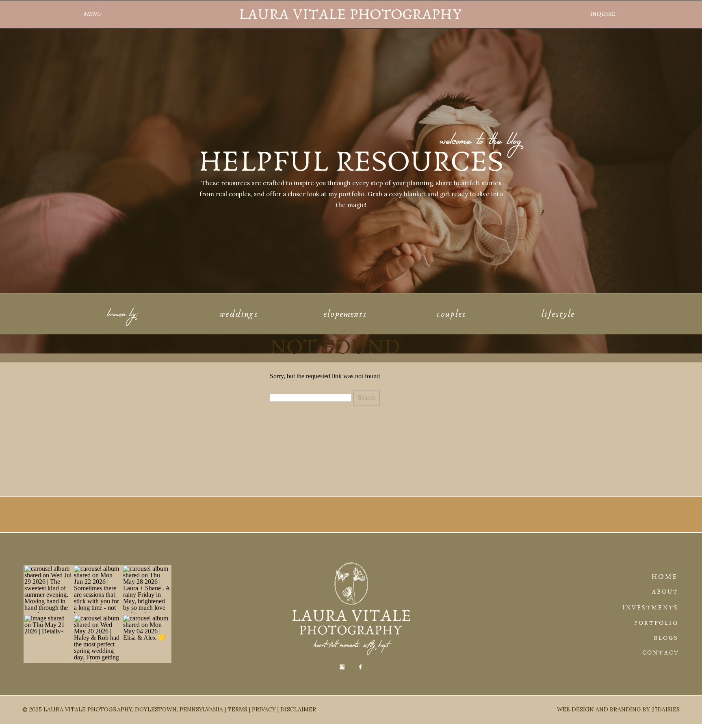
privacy (264, 709)
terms (237, 709)
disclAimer (298, 709)
